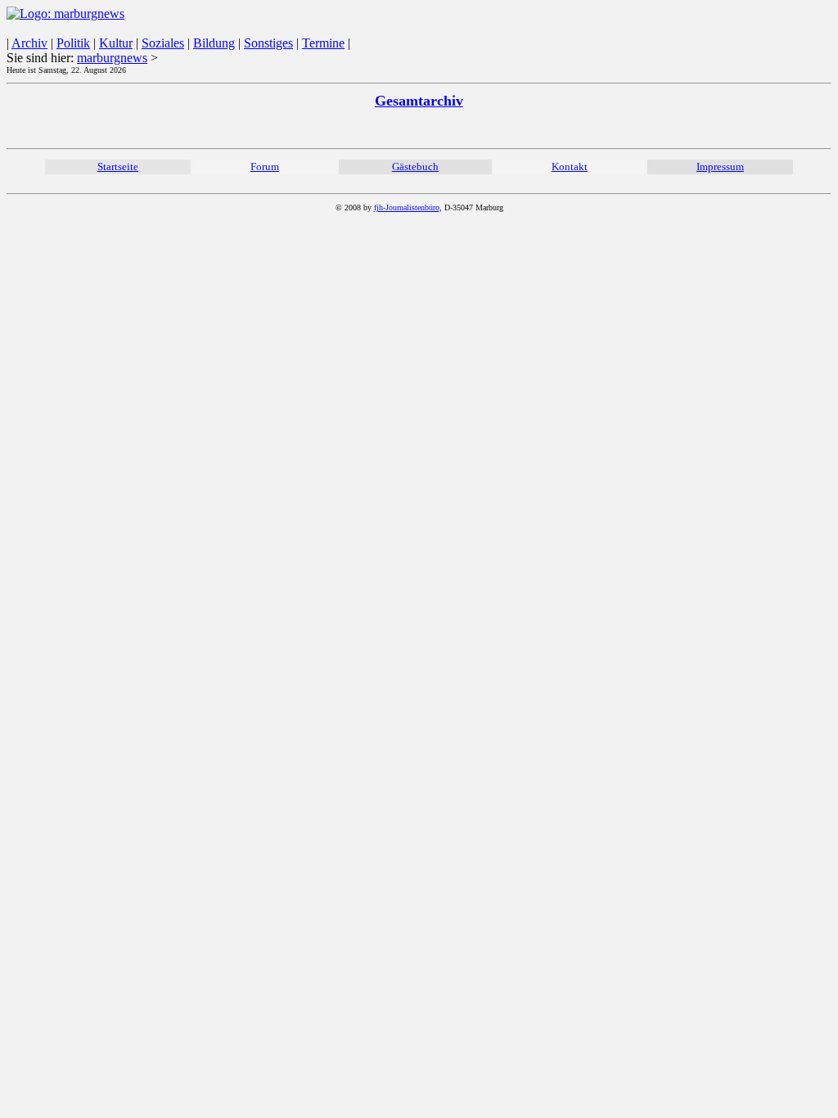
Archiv (29, 43)
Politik (73, 43)
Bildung (214, 43)
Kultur (116, 43)
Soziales (163, 43)
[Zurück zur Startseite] (65, 13)
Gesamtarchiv (419, 100)
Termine (323, 43)
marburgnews (112, 58)
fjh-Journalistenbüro (406, 207)
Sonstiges (268, 43)
